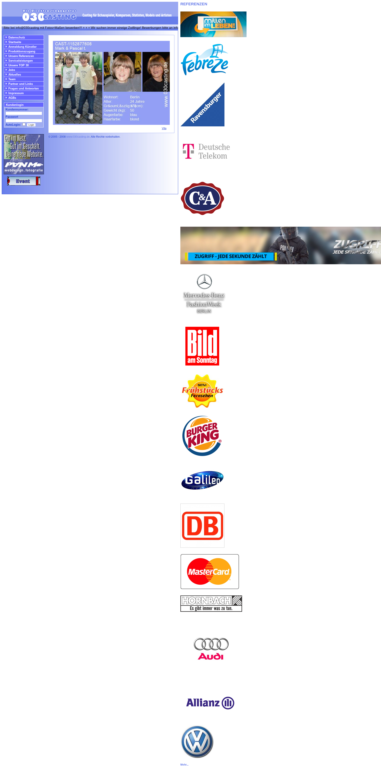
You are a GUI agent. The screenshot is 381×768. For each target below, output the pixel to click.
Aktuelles (14, 74)
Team (12, 79)
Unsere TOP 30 (18, 65)
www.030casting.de (78, 136)
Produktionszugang (21, 51)
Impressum (16, 93)
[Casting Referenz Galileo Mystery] (202, 496)
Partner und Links (20, 84)
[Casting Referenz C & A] (202, 219)
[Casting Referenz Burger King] (202, 457)
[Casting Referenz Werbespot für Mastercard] (209, 588)
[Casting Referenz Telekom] (205, 169)
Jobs (11, 70)
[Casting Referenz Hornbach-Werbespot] (211, 610)
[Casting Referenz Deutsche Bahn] (202, 546)
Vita (164, 128)
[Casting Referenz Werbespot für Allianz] (209, 717)
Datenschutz (16, 37)
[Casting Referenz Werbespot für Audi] (211, 679)
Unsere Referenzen (21, 56)
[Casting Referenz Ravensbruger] (202, 125)
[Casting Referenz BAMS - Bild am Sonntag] (202, 367)
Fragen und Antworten (23, 88)
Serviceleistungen (20, 60)
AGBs (12, 97)
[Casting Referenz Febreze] (204, 75)
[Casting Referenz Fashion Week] (204, 317)
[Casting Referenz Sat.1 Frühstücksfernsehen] (202, 406)
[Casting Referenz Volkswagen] (196, 757)
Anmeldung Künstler (22, 46)
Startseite (14, 42)
